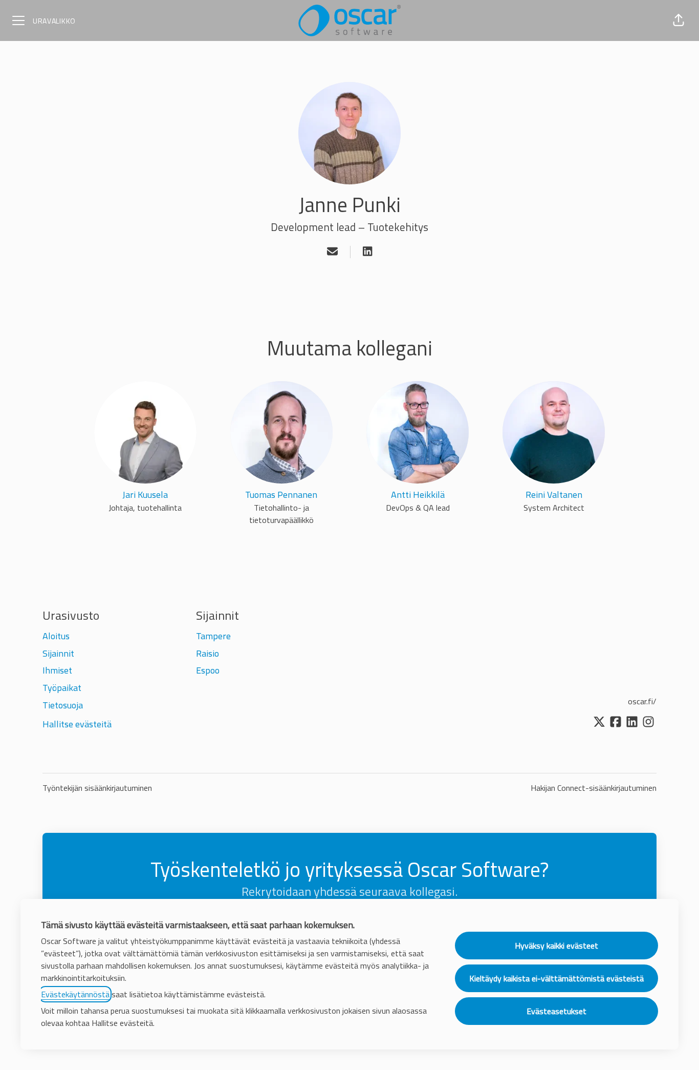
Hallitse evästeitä (77, 724)
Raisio (207, 653)
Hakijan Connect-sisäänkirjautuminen (594, 788)
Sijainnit (58, 653)
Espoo (208, 670)
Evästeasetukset (556, 1011)
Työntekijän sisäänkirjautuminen (97, 788)
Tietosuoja (62, 705)
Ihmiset (57, 670)
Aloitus (56, 636)
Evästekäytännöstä (75, 994)
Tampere (213, 636)
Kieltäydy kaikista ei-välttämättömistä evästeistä (556, 978)
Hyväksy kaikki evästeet (556, 945)
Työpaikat (61, 688)
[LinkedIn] (367, 252)
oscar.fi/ (642, 701)
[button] (678, 20)
